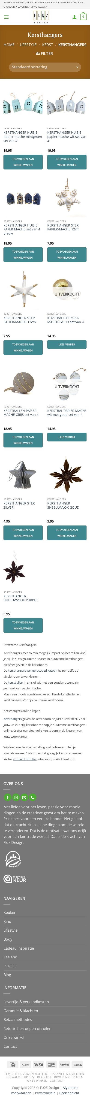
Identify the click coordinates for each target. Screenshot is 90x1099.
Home (9, 44)
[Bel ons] (32, 797)
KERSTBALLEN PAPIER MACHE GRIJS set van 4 (21, 413)
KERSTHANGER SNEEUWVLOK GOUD (63, 505)
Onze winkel (13, 1037)
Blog (7, 974)
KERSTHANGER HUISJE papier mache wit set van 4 (66, 136)
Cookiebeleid (69, 1093)
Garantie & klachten (20, 1010)
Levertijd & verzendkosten (26, 1001)
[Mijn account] (74, 17)
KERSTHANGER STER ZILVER (19, 505)
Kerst (47, 44)
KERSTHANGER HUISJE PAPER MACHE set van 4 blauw (21, 229)
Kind (7, 921)
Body (7, 939)
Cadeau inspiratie (18, 948)
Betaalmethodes (17, 1019)
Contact (10, 1046)
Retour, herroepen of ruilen (27, 1028)
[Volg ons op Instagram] (16, 797)
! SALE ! (9, 966)
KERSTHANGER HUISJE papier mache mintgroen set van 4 (22, 136)
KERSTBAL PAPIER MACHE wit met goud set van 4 (67, 413)
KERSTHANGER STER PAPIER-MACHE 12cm (63, 227)
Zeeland (10, 957)
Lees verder (67, 344)
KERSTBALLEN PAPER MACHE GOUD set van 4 (65, 320)
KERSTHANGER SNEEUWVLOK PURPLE (20, 598)
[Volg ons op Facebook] (8, 797)
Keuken (9, 912)
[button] (6, 17)
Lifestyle (28, 44)
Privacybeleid (45, 1093)
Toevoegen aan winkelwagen (23, 162)
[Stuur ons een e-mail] (24, 797)
